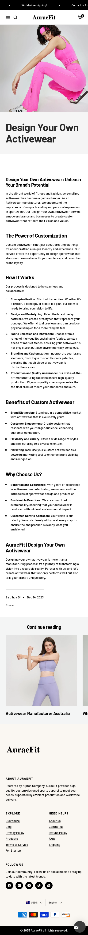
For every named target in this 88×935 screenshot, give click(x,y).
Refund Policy (58, 833)
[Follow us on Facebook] (9, 885)
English (53, 902)
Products (12, 838)
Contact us (56, 826)
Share (10, 605)
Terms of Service (17, 844)
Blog (8, 826)
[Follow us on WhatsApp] (49, 885)
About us (55, 821)
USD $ (34, 902)
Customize (13, 821)
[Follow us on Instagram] (19, 885)
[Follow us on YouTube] (29, 885)
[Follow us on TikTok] (39, 885)
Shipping (54, 844)
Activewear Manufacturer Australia (38, 713)
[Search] (15, 17)
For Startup (13, 850)
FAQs (52, 838)
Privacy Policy (15, 833)
